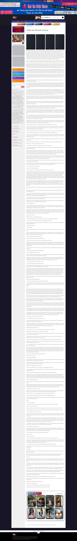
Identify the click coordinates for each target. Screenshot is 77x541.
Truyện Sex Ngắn (29, 26)
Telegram (51, 21)
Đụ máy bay (16, 121)
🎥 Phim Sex (47, 21)
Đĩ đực (13, 134)
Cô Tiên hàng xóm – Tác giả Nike (17, 140)
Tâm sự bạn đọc (17, 119)
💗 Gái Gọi (42, 21)
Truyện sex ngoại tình (17, 113)
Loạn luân (34, 21)
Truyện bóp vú (17, 96)
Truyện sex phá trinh (54, 509)
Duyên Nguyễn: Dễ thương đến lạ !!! (58, 501)
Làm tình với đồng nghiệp (38, 509)
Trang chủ (14, 21)
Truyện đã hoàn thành (44, 509)
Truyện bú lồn (19, 98)
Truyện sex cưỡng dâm (18, 108)
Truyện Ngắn (26, 21)
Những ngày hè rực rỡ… (31, 489)
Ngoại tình (30, 21)
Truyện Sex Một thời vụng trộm (17, 145)
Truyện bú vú (16, 99)
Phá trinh (38, 21)
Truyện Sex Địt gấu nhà (15, 131)
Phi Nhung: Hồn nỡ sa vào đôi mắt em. (31, 501)
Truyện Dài (21, 21)
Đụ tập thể (17, 122)
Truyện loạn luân (18, 102)
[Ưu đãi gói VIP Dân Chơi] (18, 29)
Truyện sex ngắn (49, 509)
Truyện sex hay (18, 109)
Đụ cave (16, 120)
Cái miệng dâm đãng (15, 137)
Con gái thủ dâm (30, 509)
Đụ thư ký (34, 509)
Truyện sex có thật (17, 106)
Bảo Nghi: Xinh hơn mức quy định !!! (40, 489)
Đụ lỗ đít (21, 120)
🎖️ (56, 21)
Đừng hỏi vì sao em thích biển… (49, 489)
